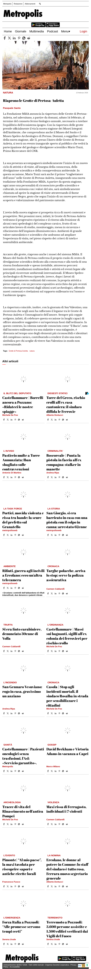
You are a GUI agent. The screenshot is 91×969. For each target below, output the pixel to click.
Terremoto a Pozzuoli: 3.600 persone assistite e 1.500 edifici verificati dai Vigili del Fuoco (67, 929)
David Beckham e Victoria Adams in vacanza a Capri (67, 751)
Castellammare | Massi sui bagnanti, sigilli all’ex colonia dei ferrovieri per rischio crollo (66, 636)
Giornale (20, 31)
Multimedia (36, 31)
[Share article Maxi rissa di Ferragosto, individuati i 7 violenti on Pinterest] (59, 824)
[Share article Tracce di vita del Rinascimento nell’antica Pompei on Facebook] (4, 824)
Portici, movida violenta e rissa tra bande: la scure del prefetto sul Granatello (23, 520)
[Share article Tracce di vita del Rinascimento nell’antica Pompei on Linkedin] (11, 824)
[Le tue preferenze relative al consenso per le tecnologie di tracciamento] (87, 965)
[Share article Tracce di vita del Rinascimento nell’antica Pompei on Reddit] (23, 824)
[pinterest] (19, 38)
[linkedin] (14, 38)
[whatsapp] (24, 38)
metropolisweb (9, 530)
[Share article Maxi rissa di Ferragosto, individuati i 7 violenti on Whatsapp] (63, 824)
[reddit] (28, 38)
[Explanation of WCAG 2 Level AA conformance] (83, 967)
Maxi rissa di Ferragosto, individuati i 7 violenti (66, 809)
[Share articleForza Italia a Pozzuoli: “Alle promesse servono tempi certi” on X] (8, 944)
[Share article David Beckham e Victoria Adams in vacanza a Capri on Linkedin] (55, 771)
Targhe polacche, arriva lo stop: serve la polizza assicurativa (65, 575)
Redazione (18, 4)
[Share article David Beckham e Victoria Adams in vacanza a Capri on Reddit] (67, 771)
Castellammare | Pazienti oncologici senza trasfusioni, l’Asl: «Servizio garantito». (23, 756)
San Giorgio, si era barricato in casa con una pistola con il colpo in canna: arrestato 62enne (66, 520)
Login (83, 31)
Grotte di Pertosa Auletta (18, 351)
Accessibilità (15, 967)
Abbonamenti (30, 4)
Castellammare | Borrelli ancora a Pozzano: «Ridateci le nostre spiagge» (22, 404)
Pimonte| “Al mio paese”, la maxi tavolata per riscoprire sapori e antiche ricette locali (22, 866)
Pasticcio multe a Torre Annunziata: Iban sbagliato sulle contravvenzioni (21, 462)
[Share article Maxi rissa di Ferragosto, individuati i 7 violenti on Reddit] (67, 824)
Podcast (52, 31)
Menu (65, 31)
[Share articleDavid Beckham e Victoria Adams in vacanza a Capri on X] (52, 771)
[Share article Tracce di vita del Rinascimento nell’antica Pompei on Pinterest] (15, 824)
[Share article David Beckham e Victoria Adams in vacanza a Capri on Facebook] (48, 771)
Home (8, 31)
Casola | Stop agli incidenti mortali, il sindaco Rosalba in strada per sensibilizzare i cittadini (67, 695)
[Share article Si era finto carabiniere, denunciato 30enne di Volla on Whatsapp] (19, 651)
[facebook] (4, 38)
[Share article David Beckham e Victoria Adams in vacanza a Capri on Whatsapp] (63, 771)
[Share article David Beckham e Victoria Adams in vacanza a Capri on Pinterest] (59, 771)
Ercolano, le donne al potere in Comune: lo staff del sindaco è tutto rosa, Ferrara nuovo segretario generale (67, 869)
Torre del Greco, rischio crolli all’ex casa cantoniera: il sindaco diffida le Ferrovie (65, 404)
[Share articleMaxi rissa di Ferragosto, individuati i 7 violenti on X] (52, 824)
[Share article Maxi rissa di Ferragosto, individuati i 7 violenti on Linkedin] (55, 824)
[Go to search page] (40, 3)
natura (32, 351)
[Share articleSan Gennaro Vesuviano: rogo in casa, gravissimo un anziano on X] (8, 713)
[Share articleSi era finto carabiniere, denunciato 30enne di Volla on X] (8, 651)
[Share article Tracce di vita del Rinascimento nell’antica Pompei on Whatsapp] (19, 824)
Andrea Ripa (52, 473)
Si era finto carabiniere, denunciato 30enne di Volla (22, 634)
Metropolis (7, 4)
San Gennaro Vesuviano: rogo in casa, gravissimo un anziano (22, 691)
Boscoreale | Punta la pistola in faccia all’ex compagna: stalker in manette (63, 462)
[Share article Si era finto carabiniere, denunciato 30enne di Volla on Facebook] (4, 651)
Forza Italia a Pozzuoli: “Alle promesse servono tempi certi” (21, 927)
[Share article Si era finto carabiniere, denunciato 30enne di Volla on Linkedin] (11, 651)
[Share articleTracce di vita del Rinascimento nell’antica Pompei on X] (8, 824)
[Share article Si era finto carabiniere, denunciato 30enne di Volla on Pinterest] (15, 651)
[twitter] (9, 38)
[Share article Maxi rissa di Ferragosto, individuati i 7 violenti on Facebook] (48, 824)
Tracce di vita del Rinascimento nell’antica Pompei (22, 811)
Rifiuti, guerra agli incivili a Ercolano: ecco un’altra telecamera (23, 575)
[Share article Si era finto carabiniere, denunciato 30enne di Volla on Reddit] (23, 651)
